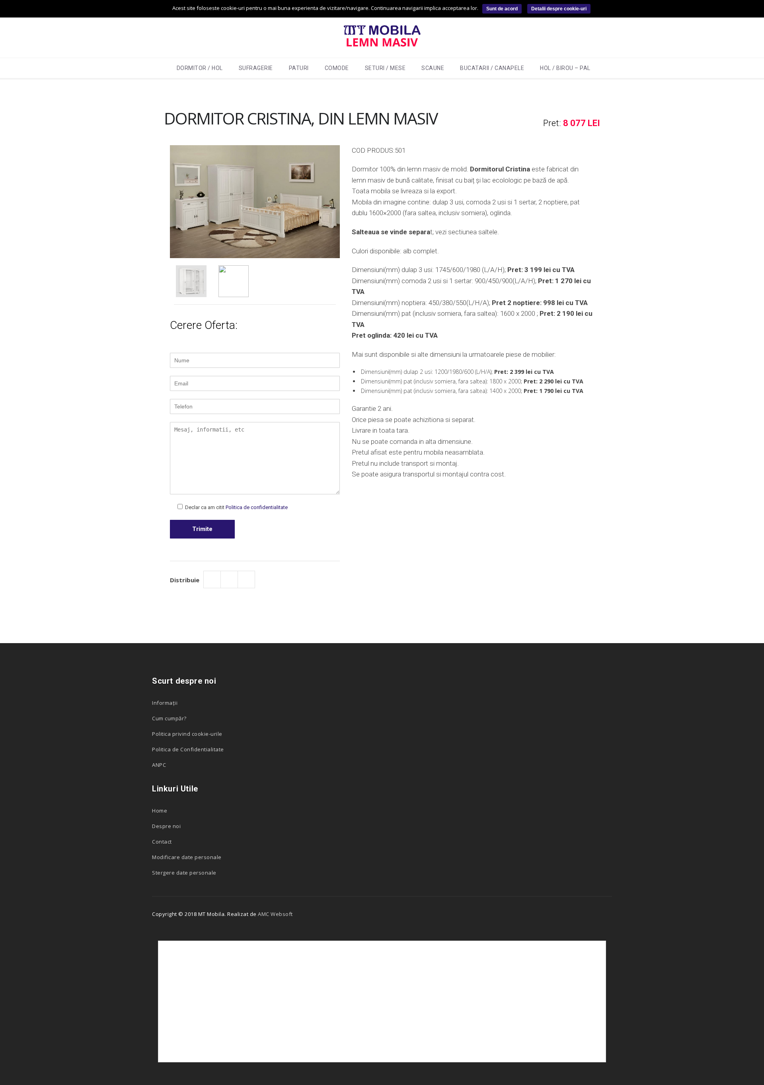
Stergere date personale (184, 872)
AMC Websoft (275, 914)
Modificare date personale (187, 857)
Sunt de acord (502, 9)
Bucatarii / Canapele (492, 68)
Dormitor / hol (200, 68)
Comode (337, 68)
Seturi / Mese (385, 68)
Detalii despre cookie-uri (559, 9)
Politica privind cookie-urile (187, 733)
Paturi (299, 68)
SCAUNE (432, 68)
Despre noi (166, 826)
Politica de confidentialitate (257, 507)
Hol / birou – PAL (565, 68)
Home (159, 810)
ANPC (159, 764)
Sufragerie (256, 68)
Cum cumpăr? (169, 718)
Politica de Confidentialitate (188, 749)
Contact (162, 841)
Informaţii (164, 702)
